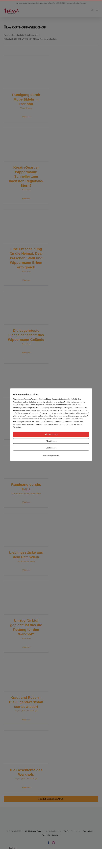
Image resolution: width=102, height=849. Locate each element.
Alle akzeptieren (51, 434)
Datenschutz (47, 455)
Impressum (55, 455)
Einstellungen (51, 448)
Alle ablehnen (51, 441)
